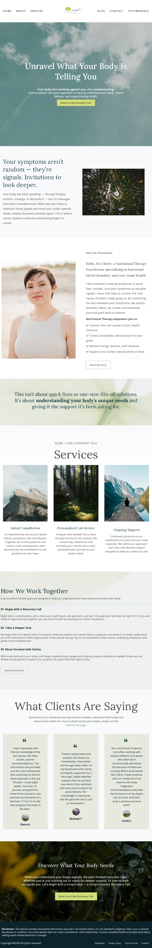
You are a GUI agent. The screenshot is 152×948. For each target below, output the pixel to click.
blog (101, 11)
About (21, 11)
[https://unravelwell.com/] (73, 10)
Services (36, 11)
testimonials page (76, 725)
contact (116, 11)
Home (7, 11)
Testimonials (138, 11)
